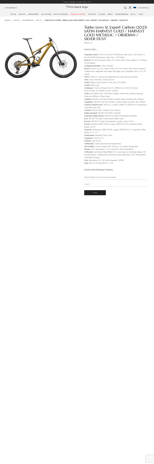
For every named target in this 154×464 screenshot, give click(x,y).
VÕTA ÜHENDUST (11, 8)
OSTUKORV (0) (143, 8)
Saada (95, 193)
